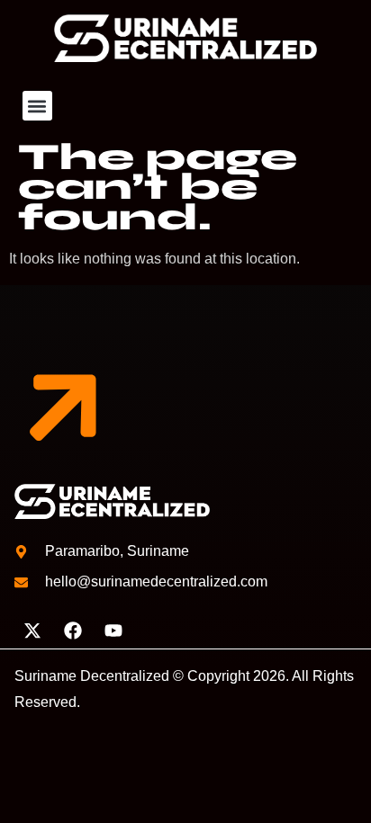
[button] (37, 106)
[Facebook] (73, 631)
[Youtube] (113, 631)
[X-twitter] (32, 631)
